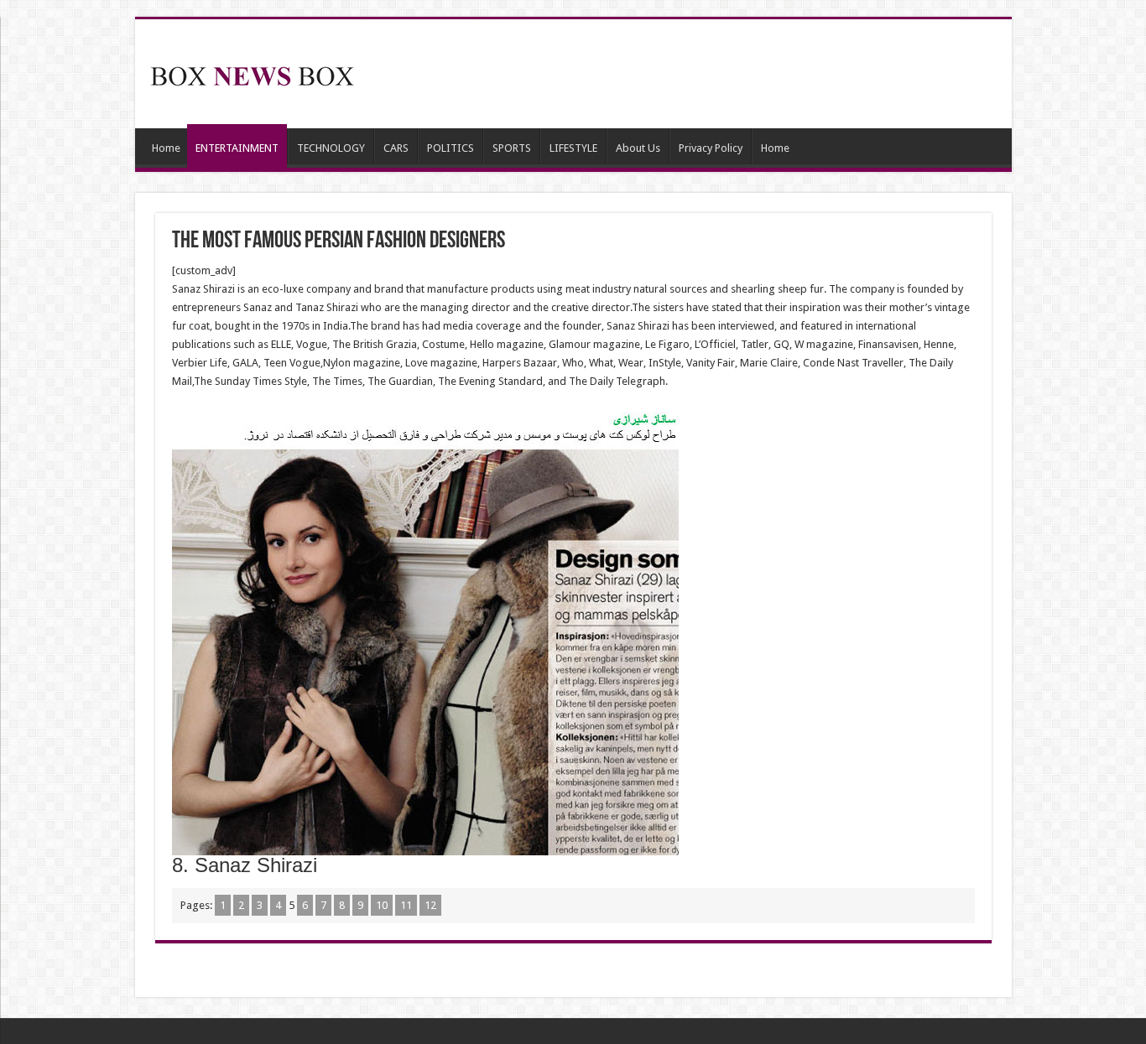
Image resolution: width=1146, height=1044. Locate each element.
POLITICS (450, 148)
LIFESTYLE (573, 148)
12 (430, 905)
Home (166, 148)
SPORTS (511, 148)
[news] (252, 73)
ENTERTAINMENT (237, 148)
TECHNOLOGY (331, 148)
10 (382, 905)
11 (406, 905)
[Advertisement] (693, 74)
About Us (638, 148)
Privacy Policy (710, 148)
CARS (396, 148)
